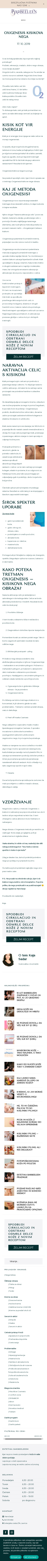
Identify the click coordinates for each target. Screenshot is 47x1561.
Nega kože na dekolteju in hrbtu (28, 1010)
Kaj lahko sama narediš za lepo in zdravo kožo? (28, 1080)
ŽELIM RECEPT (24, 356)
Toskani (12, 1412)
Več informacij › (30, 1557)
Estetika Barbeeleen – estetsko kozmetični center (23, 12)
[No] (43, 1549)
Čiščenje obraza (11, 1281)
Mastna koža (14, 1359)
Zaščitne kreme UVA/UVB (20, 1307)
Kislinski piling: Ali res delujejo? (28, 1148)
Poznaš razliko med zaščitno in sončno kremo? (29, 1191)
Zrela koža (13, 1379)
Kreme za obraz (11, 1297)
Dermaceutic (14, 1405)
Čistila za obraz (15, 1284)
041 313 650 (8, 1520)
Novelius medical (16, 1408)
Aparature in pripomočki (19, 1336)
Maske (12, 1323)
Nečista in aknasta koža (19, 1362)
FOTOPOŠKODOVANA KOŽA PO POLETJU (28, 1162)
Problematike (10, 1348)
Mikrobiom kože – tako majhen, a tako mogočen (29, 1053)
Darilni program (11, 1418)
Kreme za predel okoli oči (20, 1310)
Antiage (12, 1352)
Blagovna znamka (12, 1388)
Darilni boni (14, 1421)
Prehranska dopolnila (18, 1339)
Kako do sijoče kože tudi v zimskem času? (29, 1065)
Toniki (11, 1291)
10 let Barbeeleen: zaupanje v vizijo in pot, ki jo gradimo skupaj (29, 996)
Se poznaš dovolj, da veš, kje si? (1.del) (29, 1038)
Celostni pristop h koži (13, 1332)
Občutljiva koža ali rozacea (20, 1365)
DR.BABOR (14, 1398)
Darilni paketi (14, 1424)
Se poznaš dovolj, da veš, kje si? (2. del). (29, 1024)
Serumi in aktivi (10, 1316)
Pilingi (11, 1288)
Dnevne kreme (15, 1300)
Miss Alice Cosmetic (17, 1391)
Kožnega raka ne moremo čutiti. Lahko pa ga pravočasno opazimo (29, 1206)
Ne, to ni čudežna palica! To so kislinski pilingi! (27, 1108)
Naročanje (21, 889)
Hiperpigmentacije (17, 1355)
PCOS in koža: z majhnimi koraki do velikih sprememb (29, 1122)
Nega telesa (10, 1275)
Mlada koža (14, 1382)
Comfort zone (15, 1395)
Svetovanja (14, 1342)
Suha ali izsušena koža (18, 1375)
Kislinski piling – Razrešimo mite (27, 1134)
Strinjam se (15, 1557)
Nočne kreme (15, 1304)
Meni (23, 20)
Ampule (12, 1320)
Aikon (11, 1402)
